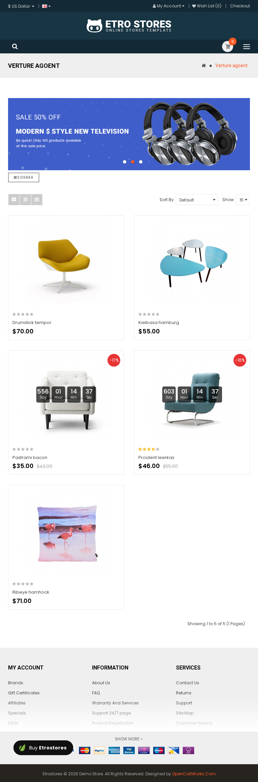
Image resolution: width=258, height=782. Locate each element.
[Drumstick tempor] (66, 261)
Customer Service (194, 723)
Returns (183, 693)
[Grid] (13, 199)
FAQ (96, 693)
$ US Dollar (20, 6)
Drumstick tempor (31, 322)
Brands (15, 683)
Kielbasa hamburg (158, 322)
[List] (25, 199)
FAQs (13, 723)
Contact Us (187, 683)
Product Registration (113, 723)
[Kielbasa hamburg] (192, 261)
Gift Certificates (24, 693)
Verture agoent (231, 65)
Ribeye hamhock (30, 592)
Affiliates (17, 703)
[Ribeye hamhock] (66, 530)
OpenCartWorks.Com (194, 774)
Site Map (185, 713)
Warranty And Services (115, 703)
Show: (228, 199)
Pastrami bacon (29, 457)
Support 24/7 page (111, 713)
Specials (17, 713)
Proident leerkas (156, 457)
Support (184, 703)
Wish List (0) (209, 6)
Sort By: (167, 199)
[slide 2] (129, 134)
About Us (101, 683)
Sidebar (25, 177)
